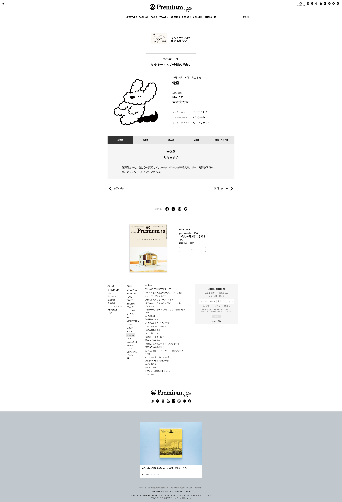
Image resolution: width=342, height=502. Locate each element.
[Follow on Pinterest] (333, 3)
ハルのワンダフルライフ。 (156, 296)
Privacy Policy (176, 498)
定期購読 (111, 300)
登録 (216, 316)
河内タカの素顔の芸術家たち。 (158, 360)
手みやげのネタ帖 (152, 340)
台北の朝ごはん (151, 333)
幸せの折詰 (150, 316)
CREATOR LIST (301, 5)
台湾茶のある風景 (152, 330)
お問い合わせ (186, 498)
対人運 (171, 140)
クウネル (180, 495)
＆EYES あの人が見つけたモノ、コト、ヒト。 (165, 293)
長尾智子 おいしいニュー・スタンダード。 (163, 344)
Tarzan (192, 495)
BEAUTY (186, 17)
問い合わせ (112, 296)
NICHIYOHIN (133, 321)
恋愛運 (145, 140)
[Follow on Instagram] (308, 3)
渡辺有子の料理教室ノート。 (157, 347)
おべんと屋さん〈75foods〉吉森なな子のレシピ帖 (165, 352)
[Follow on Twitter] (312, 3)
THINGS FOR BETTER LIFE (158, 289)
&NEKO (208, 17)
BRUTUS (139, 495)
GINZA (167, 495)
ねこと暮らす (151, 364)
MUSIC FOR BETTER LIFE (157, 371)
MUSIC (130, 324)
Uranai (130, 335)
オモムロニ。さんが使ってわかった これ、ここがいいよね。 (165, 304)
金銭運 (196, 140)
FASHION (144, 17)
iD (215, 17)
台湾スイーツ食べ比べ (154, 337)
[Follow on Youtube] (321, 3)
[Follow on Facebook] (338, 3)
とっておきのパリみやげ (155, 326)
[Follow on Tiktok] (325, 3)
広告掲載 (111, 303)
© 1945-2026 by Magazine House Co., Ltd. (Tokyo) (171, 491)
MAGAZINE (132, 342)
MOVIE (130, 328)
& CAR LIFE (150, 367)
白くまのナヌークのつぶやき (157, 357)
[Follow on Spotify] (329, 3)
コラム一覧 (150, 374)
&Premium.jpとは (115, 291)
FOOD (154, 17)
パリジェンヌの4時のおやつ (157, 323)
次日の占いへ (221, 188)
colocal (198, 495)
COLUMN (198, 17)
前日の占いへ (120, 188)
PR (128, 358)
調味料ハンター (151, 319)
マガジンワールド (157, 498)
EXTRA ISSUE (130, 347)
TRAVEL (163, 17)
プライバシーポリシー (224, 309)
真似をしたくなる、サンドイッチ (159, 299)
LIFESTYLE (131, 17)
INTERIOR (175, 17)
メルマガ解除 (216, 321)
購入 (192, 249)
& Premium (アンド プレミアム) (171, 8)
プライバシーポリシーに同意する (218, 306)
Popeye (186, 495)
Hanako (173, 495)
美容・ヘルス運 (221, 140)
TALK (129, 338)
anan (133, 495)
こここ (204, 495)
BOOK (130, 331)
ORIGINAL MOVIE (132, 353)
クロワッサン (159, 495)
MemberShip (115, 307)
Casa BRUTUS (148, 495)
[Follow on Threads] (316, 3)
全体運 (120, 140)
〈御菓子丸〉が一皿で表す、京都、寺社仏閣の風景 (165, 311)
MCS (209, 495)
